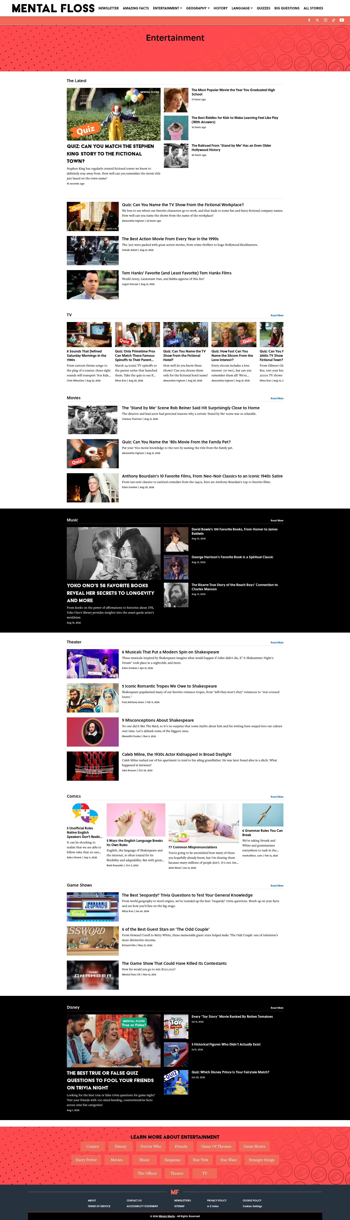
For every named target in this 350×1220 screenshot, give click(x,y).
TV (204, 1173)
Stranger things (261, 1160)
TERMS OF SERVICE (99, 1206)
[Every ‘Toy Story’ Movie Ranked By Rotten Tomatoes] (223, 1026)
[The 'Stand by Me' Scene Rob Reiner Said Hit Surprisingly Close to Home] (175, 419)
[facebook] (309, 20)
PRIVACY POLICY (216, 1200)
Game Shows (254, 1146)
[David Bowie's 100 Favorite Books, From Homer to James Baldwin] (223, 539)
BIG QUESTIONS (287, 8)
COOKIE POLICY (252, 1200)
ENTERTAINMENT (166, 8)
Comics (92, 1146)
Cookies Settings (252, 1206)
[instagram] (325, 20)
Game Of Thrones (216, 1146)
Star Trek (200, 1160)
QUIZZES (263, 8)
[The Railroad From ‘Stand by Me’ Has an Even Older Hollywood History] (223, 155)
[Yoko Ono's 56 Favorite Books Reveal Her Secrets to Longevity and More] (114, 576)
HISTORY (221, 8)
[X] (317, 20)
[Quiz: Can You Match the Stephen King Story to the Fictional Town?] (114, 136)
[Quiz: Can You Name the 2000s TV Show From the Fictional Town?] (282, 352)
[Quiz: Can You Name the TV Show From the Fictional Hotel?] (185, 352)
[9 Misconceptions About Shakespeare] (175, 732)
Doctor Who (151, 1146)
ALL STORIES (313, 8)
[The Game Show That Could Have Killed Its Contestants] (175, 975)
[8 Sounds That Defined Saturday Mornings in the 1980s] (89, 352)
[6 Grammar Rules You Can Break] (262, 836)
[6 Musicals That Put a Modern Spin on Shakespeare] (175, 663)
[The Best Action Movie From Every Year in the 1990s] (175, 250)
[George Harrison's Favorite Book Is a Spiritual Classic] (223, 567)
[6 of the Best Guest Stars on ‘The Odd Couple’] (175, 941)
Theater (176, 1173)
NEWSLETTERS (182, 1200)
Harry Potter (86, 1160)
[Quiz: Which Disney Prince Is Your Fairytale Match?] (223, 1082)
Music (144, 1160)
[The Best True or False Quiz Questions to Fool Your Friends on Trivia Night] (114, 1063)
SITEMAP (179, 1206)
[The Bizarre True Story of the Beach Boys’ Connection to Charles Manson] (223, 595)
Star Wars (228, 1160)
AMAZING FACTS (136, 8)
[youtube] (342, 20)
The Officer (147, 1173)
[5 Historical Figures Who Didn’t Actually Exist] (223, 1054)
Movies (117, 1160)
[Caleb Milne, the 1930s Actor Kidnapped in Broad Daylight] (175, 766)
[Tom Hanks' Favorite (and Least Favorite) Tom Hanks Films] (175, 284)
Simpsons (172, 1160)
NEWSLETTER (108, 8)
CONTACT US (134, 1200)
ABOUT (92, 1200)
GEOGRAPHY (196, 8)
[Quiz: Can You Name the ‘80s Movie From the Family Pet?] (175, 453)
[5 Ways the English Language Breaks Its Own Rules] (136, 836)
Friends (181, 1146)
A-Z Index (213, 1206)
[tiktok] (333, 20)
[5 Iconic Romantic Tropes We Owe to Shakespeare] (175, 697)
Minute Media (167, 1216)
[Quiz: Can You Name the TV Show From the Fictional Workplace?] (175, 216)
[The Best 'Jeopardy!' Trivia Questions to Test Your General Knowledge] (175, 906)
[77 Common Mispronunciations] (204, 836)
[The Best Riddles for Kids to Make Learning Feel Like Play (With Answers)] (223, 128)
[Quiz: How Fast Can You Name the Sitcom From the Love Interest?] (233, 352)
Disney (120, 1146)
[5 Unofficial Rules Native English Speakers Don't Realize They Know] (85, 836)
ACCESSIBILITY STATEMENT (142, 1206)
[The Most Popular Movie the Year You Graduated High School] (223, 100)
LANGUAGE (241, 8)
